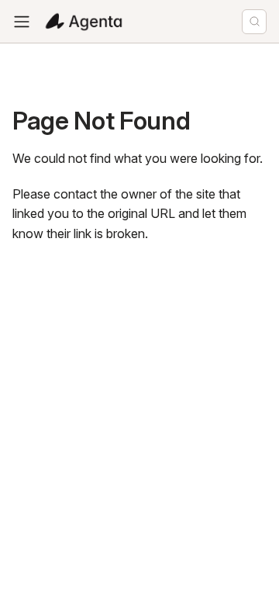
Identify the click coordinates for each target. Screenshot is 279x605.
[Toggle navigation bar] (21, 21)
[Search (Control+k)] (254, 21)
